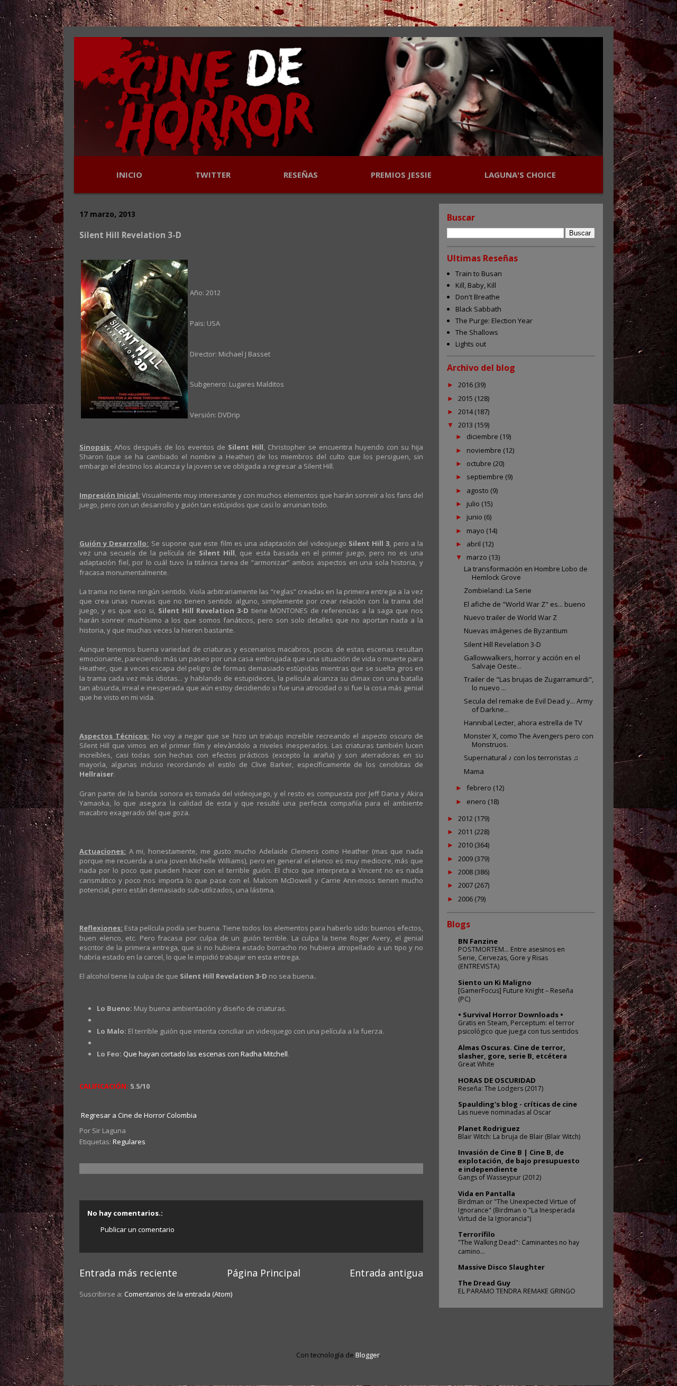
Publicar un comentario (137, 1229)
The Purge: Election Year (494, 320)
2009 (466, 858)
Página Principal (263, 1272)
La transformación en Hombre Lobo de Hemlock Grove (526, 573)
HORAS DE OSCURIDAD (497, 1080)
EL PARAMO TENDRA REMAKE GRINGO (516, 1291)
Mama (474, 771)
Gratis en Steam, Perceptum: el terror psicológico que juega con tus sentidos (518, 1027)
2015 (466, 398)
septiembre (485, 476)
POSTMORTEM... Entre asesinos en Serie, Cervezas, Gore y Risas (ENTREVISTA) (511, 958)
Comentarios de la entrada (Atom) (178, 1294)
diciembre (483, 436)
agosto (478, 490)
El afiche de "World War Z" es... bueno (524, 604)
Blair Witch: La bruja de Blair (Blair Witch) (519, 1136)
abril (474, 544)
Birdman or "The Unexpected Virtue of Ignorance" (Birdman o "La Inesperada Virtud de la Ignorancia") (517, 1210)
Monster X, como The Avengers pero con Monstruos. (528, 740)
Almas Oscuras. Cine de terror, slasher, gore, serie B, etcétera (512, 1052)
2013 (466, 425)
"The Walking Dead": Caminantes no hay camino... (518, 1246)
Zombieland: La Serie (498, 590)
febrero (479, 787)
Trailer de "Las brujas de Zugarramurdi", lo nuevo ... (528, 683)
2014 (466, 411)
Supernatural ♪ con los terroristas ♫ (521, 757)
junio (475, 517)
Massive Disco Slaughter (501, 1267)
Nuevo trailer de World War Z (510, 617)
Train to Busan (478, 273)
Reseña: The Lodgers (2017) (500, 1088)
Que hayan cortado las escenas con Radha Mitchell (205, 1054)
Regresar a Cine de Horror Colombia (139, 1115)
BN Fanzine (478, 941)
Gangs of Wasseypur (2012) (499, 1177)
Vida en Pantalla (486, 1193)
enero (477, 801)
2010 (466, 845)
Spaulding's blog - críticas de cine (517, 1104)
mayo (476, 530)
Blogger (367, 1355)
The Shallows (476, 332)
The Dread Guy (484, 1283)
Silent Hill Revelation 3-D (502, 644)
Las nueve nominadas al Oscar (504, 1112)
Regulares (129, 1141)
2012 (466, 818)
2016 (466, 384)
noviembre (484, 450)
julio (473, 503)
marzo (477, 557)
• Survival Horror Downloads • (510, 1014)
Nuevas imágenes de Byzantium (516, 630)
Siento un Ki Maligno (495, 982)
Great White (476, 1064)
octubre (479, 463)
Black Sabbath (478, 309)
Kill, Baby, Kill (475, 285)
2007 (466, 885)
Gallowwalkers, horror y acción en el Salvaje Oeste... (522, 662)
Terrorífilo (476, 1234)
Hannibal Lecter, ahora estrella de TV (523, 722)
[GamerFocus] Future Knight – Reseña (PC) (515, 995)
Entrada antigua (386, 1272)
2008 (466, 872)
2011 (466, 831)
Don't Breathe (477, 297)
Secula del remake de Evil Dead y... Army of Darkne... (528, 705)
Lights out (470, 344)
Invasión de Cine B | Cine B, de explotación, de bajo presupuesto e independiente (519, 1160)
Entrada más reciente (128, 1272)
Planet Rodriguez (489, 1128)
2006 (466, 899)
